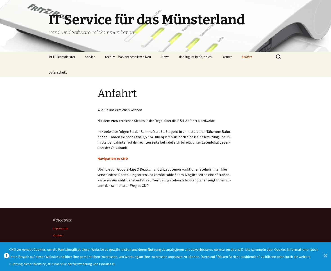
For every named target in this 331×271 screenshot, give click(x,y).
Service (90, 57)
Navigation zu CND (112, 158)
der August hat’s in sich (195, 57)
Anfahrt (247, 57)
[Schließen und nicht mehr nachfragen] (325, 257)
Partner (226, 57)
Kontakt (58, 235)
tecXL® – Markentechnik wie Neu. (128, 57)
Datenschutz (57, 72)
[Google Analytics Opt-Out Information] (6, 257)
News (165, 57)
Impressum (60, 228)
